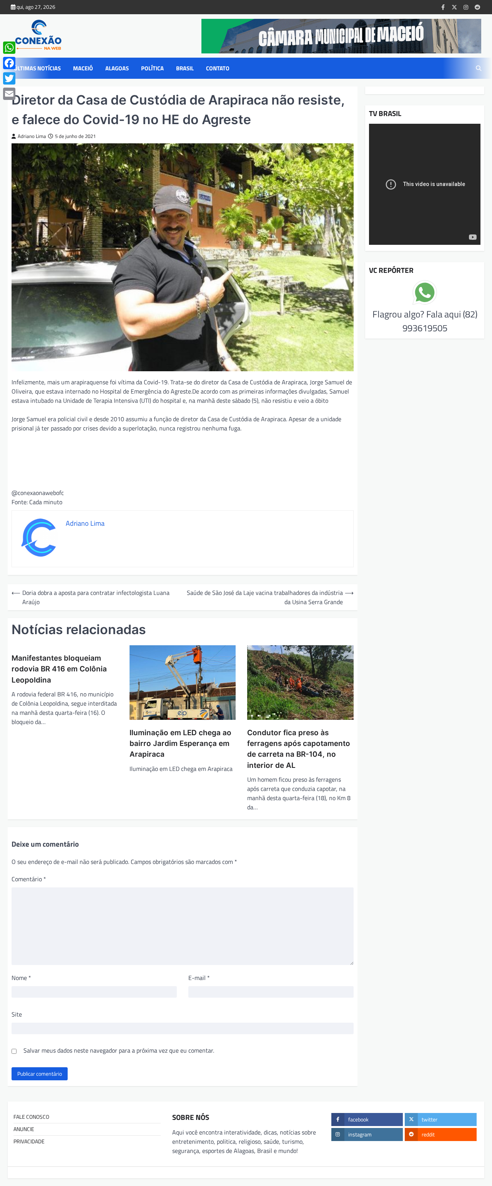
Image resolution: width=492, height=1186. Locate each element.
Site (17, 1014)
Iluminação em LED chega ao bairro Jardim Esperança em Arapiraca (180, 743)
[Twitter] (9, 78)
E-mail (199, 977)
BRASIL (185, 68)
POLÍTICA (152, 68)
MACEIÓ (83, 68)
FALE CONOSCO (31, 1117)
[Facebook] (9, 63)
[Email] (9, 93)
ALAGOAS (117, 68)
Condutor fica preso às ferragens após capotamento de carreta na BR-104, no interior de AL (298, 749)
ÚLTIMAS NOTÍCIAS (37, 68)
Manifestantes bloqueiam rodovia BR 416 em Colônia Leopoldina (59, 669)
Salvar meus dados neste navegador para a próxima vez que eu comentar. (118, 1050)
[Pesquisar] (478, 68)
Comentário (29, 879)
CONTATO (217, 68)
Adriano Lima (32, 136)
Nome (21, 977)
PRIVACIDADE (29, 1141)
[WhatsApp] (9, 47)
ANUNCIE (23, 1129)
